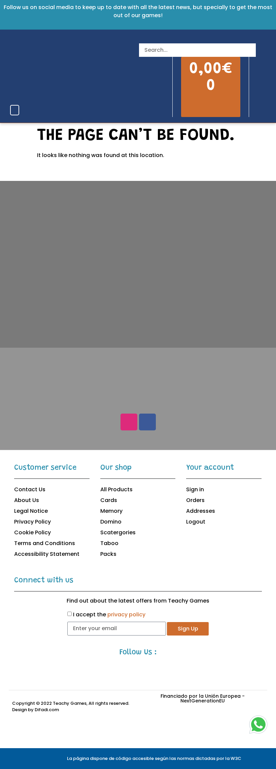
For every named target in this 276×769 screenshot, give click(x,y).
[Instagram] (128, 422)
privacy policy (126, 614)
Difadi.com (47, 709)
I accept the (109, 614)
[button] (14, 110)
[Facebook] (147, 422)
